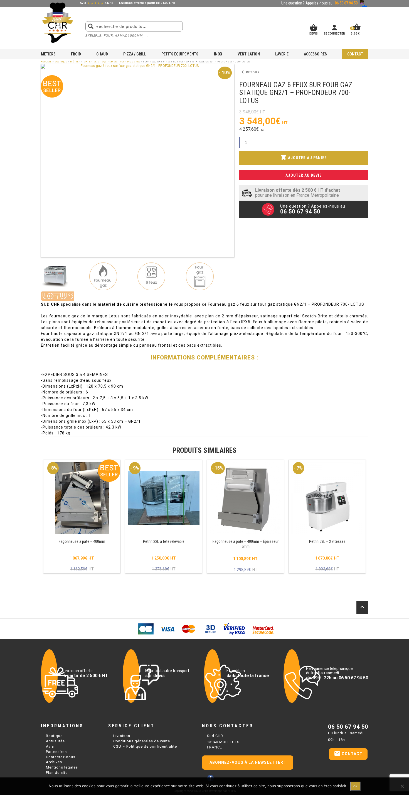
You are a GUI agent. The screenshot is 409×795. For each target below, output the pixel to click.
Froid (76, 54)
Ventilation (249, 54)
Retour (249, 72)
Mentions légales (62, 767)
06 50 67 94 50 (348, 726)
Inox (218, 54)
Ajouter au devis (303, 175)
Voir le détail (82, 517)
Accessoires (315, 54)
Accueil (46, 61)
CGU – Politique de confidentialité (145, 746)
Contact (355, 54)
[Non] (402, 786)
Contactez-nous (60, 757)
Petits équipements (179, 54)
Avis (50, 746)
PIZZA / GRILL (134, 54)
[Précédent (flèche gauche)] (9, 398)
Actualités (55, 741)
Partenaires (56, 752)
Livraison (121, 736)
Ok (355, 786)
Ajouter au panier (303, 157)
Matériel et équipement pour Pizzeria (111, 61)
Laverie (282, 54)
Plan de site (57, 772)
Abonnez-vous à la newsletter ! (248, 762)
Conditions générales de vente (141, 741)
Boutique (61, 61)
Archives (54, 762)
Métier (75, 61)
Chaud (102, 54)
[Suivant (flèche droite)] (399, 398)
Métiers (48, 54)
